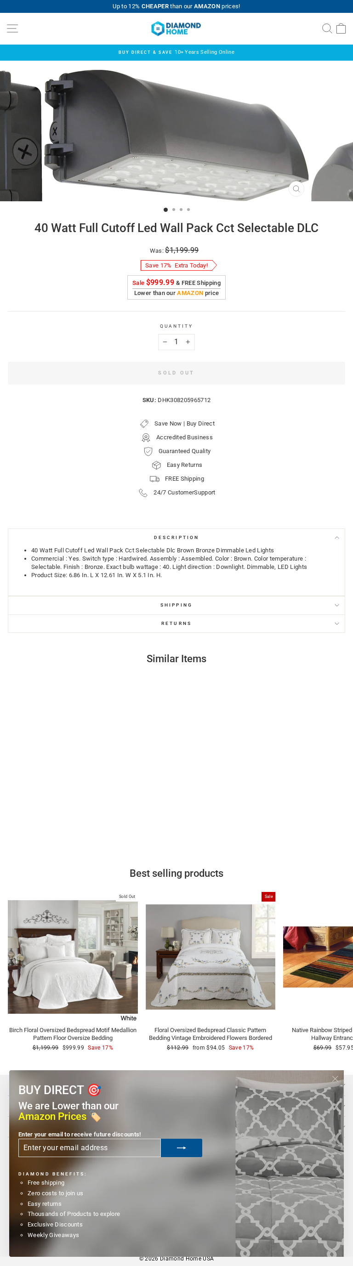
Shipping (176, 605)
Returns (176, 623)
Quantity (177, 326)
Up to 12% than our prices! (176, 6)
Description (176, 537)
